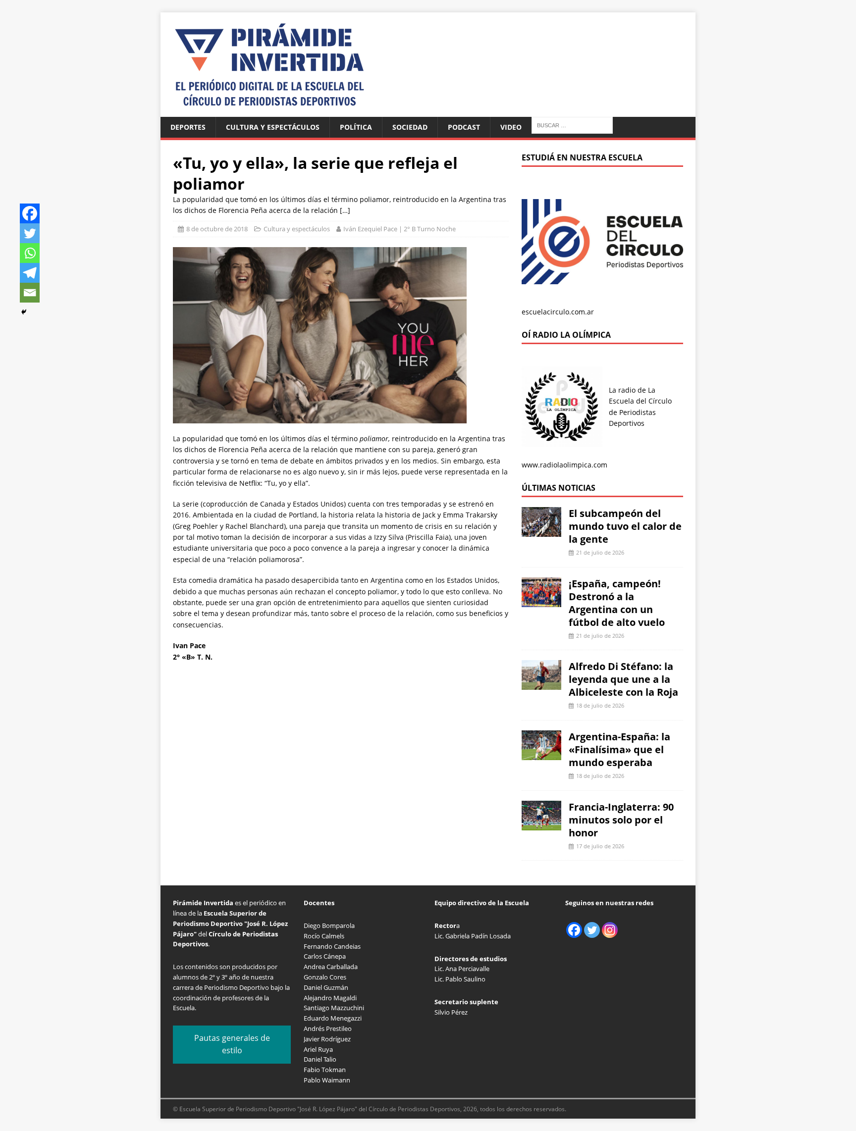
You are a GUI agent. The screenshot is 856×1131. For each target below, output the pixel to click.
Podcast (464, 127)
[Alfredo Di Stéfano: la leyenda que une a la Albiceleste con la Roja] (541, 684)
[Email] (30, 293)
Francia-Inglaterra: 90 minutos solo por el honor (621, 819)
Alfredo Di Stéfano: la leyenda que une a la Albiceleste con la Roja (623, 679)
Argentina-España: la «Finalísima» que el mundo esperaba (619, 749)
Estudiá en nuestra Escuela (582, 157)
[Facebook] (30, 213)
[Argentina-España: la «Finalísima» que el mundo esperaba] (541, 754)
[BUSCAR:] (572, 124)
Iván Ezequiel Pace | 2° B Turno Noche (399, 228)
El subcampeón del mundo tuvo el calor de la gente (625, 526)
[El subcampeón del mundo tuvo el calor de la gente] (541, 531)
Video (511, 127)
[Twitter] (30, 233)
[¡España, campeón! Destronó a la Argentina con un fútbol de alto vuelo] (541, 601)
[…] (345, 210)
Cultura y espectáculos (273, 127)
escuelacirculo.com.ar (558, 311)
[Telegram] (30, 273)
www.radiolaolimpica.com (564, 464)
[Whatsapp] (30, 253)
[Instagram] (610, 930)
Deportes (188, 127)
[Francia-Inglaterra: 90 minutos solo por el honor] (541, 824)
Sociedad (410, 127)
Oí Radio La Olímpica (566, 334)
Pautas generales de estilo (232, 1044)
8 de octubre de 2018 (217, 228)
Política (356, 127)
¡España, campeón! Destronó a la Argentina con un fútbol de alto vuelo (617, 603)
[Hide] (24, 312)
